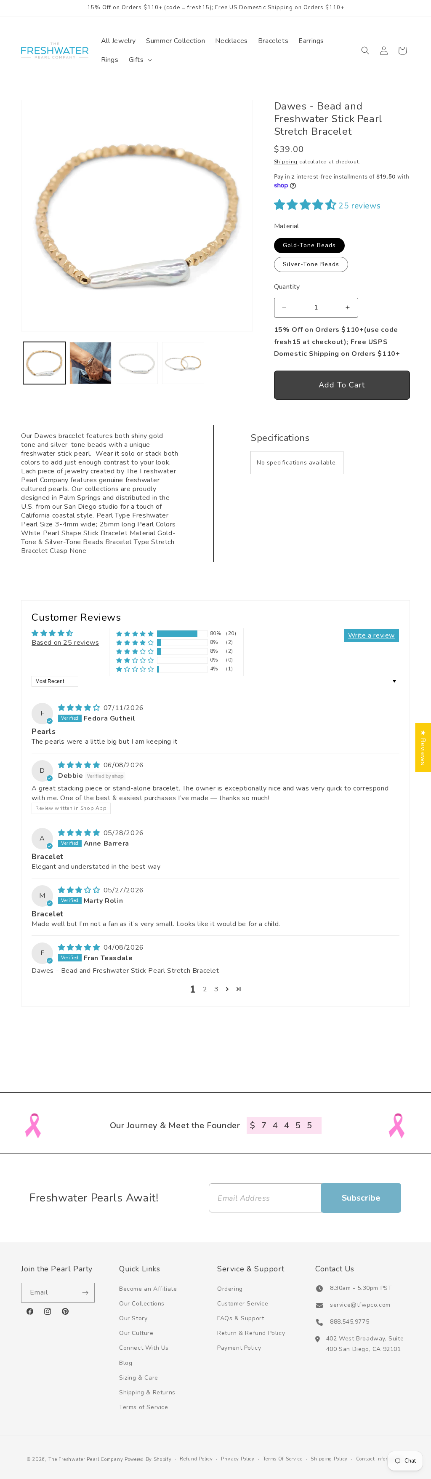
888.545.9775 (349, 1322)
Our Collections (142, 1304)
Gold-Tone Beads (309, 245)
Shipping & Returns (147, 1392)
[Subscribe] (85, 1293)
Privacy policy (238, 1459)
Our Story (133, 1318)
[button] (139, 60)
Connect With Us (144, 1348)
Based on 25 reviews (65, 642)
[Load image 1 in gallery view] (44, 363)
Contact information (380, 1459)
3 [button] (216, 989)
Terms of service (283, 1459)
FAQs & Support (240, 1318)
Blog (125, 1363)
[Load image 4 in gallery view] (183, 363)
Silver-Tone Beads (311, 264)
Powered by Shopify (148, 1459)
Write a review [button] (371, 635)
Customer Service (243, 1304)
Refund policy (196, 1459)
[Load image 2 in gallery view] (90, 363)
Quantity (287, 286)
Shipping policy (329, 1459)
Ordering (230, 1289)
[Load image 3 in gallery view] (137, 363)
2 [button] (205, 989)
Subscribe (361, 1198)
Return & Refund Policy (251, 1333)
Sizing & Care (138, 1378)
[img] (80, 708)
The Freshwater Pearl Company (85, 1459)
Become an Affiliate (148, 1289)
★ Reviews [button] (423, 747)
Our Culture (136, 1333)
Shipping (286, 161)
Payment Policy (239, 1348)
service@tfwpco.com (360, 1305)
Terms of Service (143, 1407)
